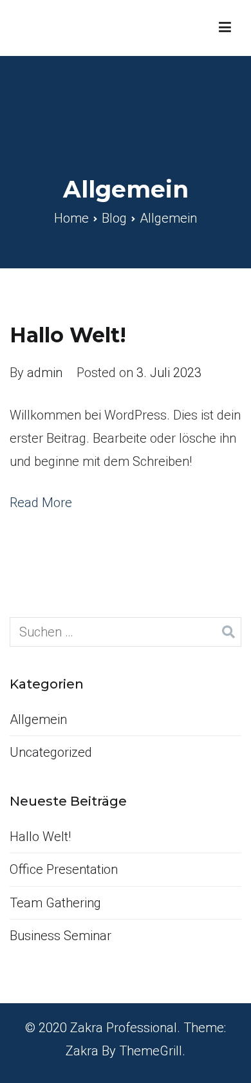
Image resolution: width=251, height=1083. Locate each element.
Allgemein (38, 719)
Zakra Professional (123, 1027)
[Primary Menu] (225, 27)
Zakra (82, 1051)
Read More (41, 502)
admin (44, 372)
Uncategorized (51, 752)
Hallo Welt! (68, 334)
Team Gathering (55, 903)
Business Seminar (60, 935)
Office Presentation (64, 869)
